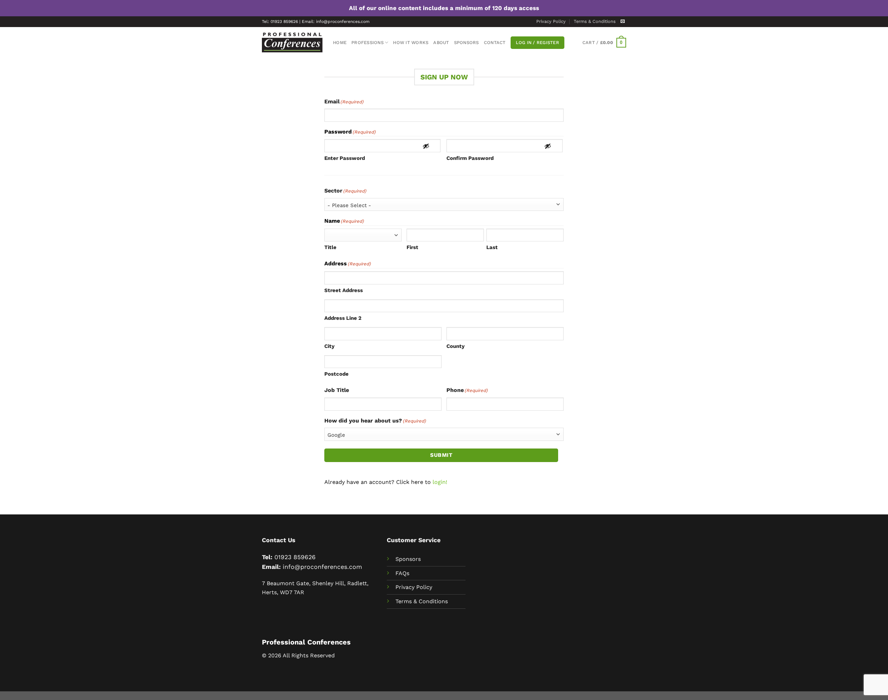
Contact (495, 42)
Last (492, 247)
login (439, 482)
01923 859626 (295, 557)
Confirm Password (470, 158)
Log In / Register (537, 42)
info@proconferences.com (322, 566)
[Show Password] (425, 146)
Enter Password (344, 158)
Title (330, 247)
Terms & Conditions (595, 21)
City (329, 346)
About (441, 42)
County (455, 346)
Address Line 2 (342, 318)
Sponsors (466, 42)
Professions (367, 42)
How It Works (410, 42)
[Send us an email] (623, 21)
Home (340, 42)
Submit (441, 455)
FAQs (402, 573)
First (412, 247)
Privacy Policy (551, 21)
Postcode (336, 374)
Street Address (343, 290)
